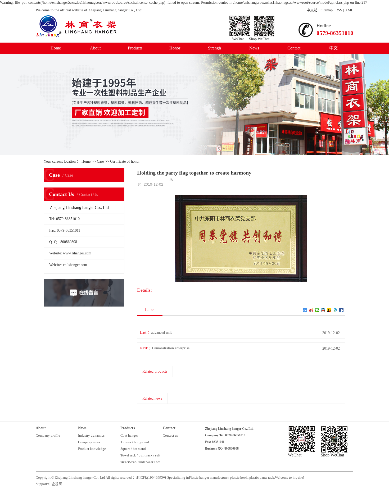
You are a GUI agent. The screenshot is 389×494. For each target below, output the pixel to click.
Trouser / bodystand (134, 442)
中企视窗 (55, 484)
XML (349, 10)
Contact (293, 48)
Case (100, 161)
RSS (339, 10)
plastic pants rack (261, 477)
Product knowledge (92, 449)
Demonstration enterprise (170, 348)
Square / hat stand (133, 449)
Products (135, 48)
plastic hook (238, 477)
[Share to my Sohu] (329, 310)
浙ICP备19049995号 (151, 477)
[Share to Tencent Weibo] (335, 310)
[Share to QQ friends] (323, 310)
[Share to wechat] (317, 310)
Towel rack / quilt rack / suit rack (140, 456)
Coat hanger (129, 435)
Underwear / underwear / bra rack (140, 462)
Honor (174, 48)
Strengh (214, 48)
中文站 (312, 10)
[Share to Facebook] (341, 310)
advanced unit (161, 333)
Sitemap (326, 10)
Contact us (170, 435)
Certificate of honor (125, 161)
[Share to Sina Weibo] (311, 310)
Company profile (48, 435)
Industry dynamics (91, 435)
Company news (89, 442)
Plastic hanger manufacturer (208, 477)
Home (56, 48)
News (254, 48)
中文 (333, 48)
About (95, 48)
